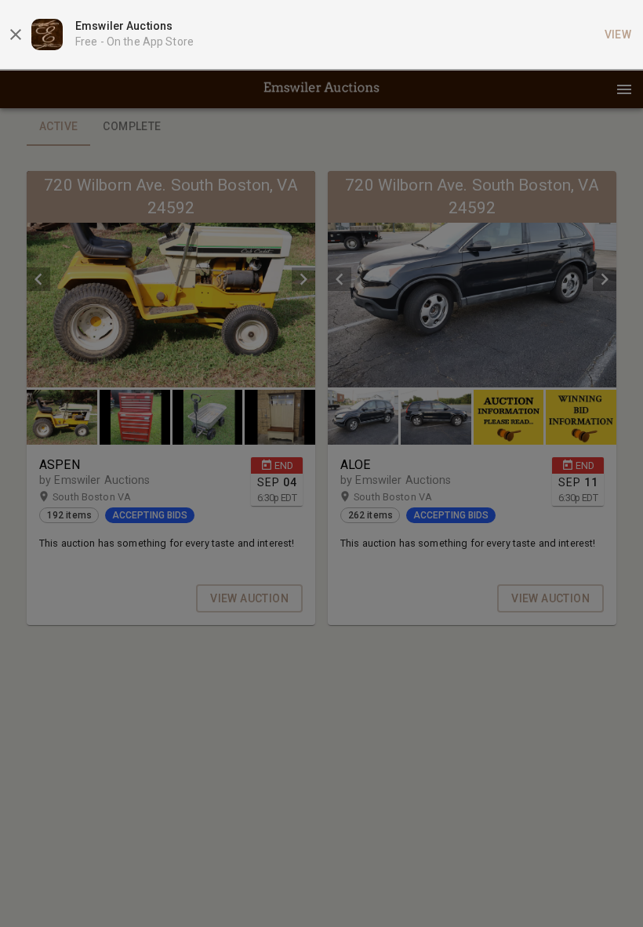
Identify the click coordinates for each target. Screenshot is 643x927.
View (618, 34)
